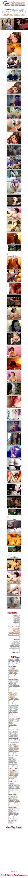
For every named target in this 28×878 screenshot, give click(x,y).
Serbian (17, 787)
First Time (11, 718)
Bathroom (11, 668)
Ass (18, 661)
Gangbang (11, 729)
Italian (10, 746)
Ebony (12, 12)
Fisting (17, 718)
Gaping (17, 729)
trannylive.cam (15, 637)
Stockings (11, 800)
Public (10, 781)
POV (10, 779)
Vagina (11, 818)
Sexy (10, 789)
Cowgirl (16, 698)
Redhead (11, 785)
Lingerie (11, 755)
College (15, 694)
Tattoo (15, 807)
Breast (16, 679)
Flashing (11, 720)
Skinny (11, 794)
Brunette (16, 681)
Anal (10, 661)
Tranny (11, 813)
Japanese (16, 746)
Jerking (11, 748)
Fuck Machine (12, 724)
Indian (14, 744)
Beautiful (11, 670)
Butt (15, 683)
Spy (10, 798)
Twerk (10, 815)
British (10, 681)
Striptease (11, 802)
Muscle (15, 766)
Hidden (17, 739)
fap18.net (16, 641)
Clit (15, 692)
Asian (21, 9)
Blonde (15, 672)
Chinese (11, 690)
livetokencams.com (14, 647)
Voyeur (11, 820)
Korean (16, 750)
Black (10, 672)
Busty (10, 683)
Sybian (11, 807)
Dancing (15, 703)
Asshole (11, 664)
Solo (16, 796)
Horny (18, 742)
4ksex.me (16, 617)
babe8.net (16, 619)
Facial (10, 713)
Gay (17, 12)
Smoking (11, 796)
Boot (15, 677)
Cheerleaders (12, 687)
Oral (14, 770)
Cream (10, 700)
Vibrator (16, 818)
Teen (22, 14)
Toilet (10, 811)
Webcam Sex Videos (8, 5)
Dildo (10, 707)
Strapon (17, 800)
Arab (14, 661)
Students (17, 802)
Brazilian (11, 679)
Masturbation (12, 759)
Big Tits (5, 12)
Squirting (15, 798)
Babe (10, 666)
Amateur (14, 9)
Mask (16, 755)
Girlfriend (15, 733)
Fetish (10, 716)
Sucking (11, 805)
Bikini (16, 670)
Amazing (17, 659)
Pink (10, 776)
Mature (6, 14)
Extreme (15, 711)
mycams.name (15, 628)
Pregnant (15, 779)
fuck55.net (16, 623)
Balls (14, 666)
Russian (17, 785)
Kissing (16, 748)
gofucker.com (15, 643)
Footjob (17, 720)
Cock (10, 694)
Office (15, 768)
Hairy (10, 737)
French (11, 722)
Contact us (14, 871)
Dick (17, 705)
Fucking (11, 726)
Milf (11, 14)
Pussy (15, 781)
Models (15, 763)
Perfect (16, 774)
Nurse (10, 768)
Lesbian (22, 12)
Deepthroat (12, 705)
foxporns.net (16, 615)
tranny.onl (16, 630)
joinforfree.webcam (14, 632)
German (15, 731)
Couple (11, 698)
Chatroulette (16, 685)
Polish (14, 776)
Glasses (11, 735)
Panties (11, 774)
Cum (15, 700)
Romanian (11, 783)
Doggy (15, 707)
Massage (11, 757)
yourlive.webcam (14, 645)
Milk (10, 763)
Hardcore (11, 739)
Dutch (10, 709)
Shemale (16, 14)
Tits (14, 809)
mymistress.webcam (14, 634)
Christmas (17, 690)
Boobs (10, 677)
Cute (10, 703)
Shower (17, 792)
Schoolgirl (11, 787)
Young (10, 822)
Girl (10, 733)
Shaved (15, 789)
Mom (10, 766)
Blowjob (11, 674)
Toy (14, 811)
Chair (10, 685)
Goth (15, 735)
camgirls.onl (16, 639)
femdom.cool (15, 652)
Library (16, 752)
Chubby (11, 692)
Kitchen (11, 750)
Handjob (15, 737)
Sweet (16, 805)
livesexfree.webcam (14, 626)
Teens (10, 809)
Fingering (16, 716)
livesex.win (16, 650)
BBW (16, 664)
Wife (15, 820)
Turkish (16, 813)
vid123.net (16, 621)
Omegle (11, 772)
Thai (18, 809)
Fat (14, 713)
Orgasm (16, 772)
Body (16, 674)
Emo (10, 711)
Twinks (16, 815)
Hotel (10, 744)
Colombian (12, 696)
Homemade (12, 742)
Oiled (10, 770)
